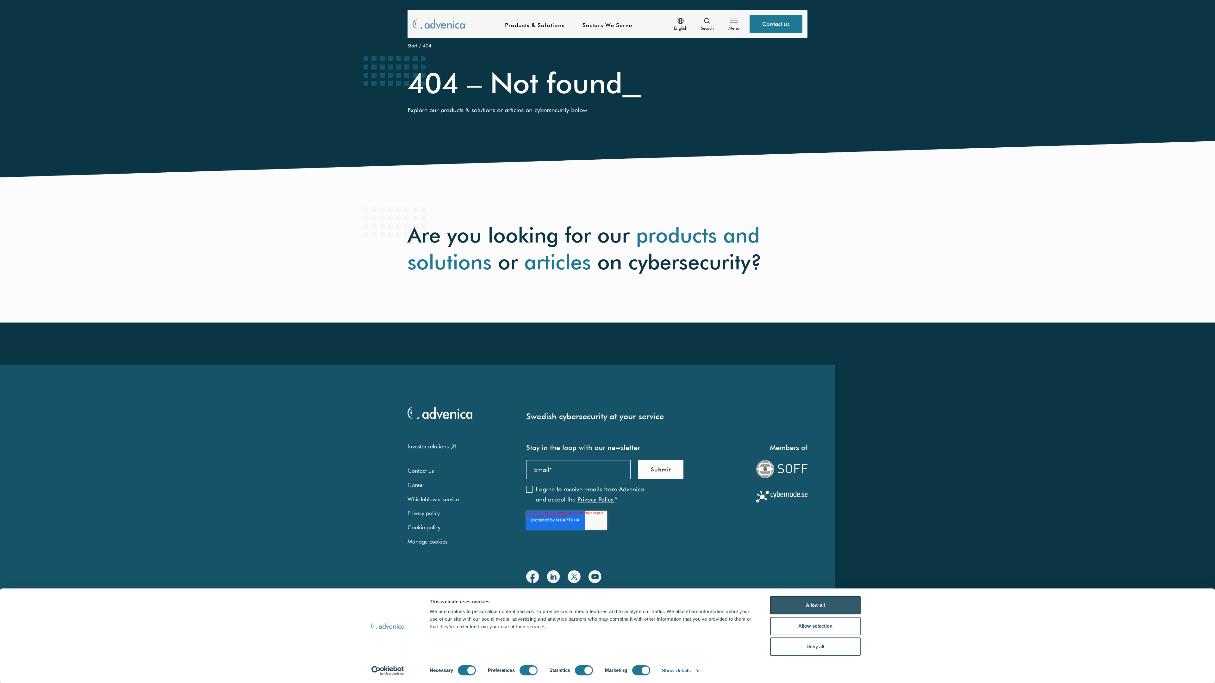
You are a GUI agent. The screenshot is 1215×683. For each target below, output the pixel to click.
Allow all (815, 605)
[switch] (529, 670)
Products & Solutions (535, 25)
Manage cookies (427, 541)
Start (412, 45)
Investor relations (428, 446)
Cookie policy (424, 527)
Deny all (816, 646)
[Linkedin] (553, 576)
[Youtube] (594, 576)
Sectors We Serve (607, 25)
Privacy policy (424, 513)
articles (557, 262)
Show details (676, 670)
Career (416, 485)
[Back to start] (439, 23)
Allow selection (815, 626)
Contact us (776, 24)
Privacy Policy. (596, 499)
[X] (574, 576)
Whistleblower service (433, 499)
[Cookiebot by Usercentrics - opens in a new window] (387, 670)
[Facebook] (532, 576)
